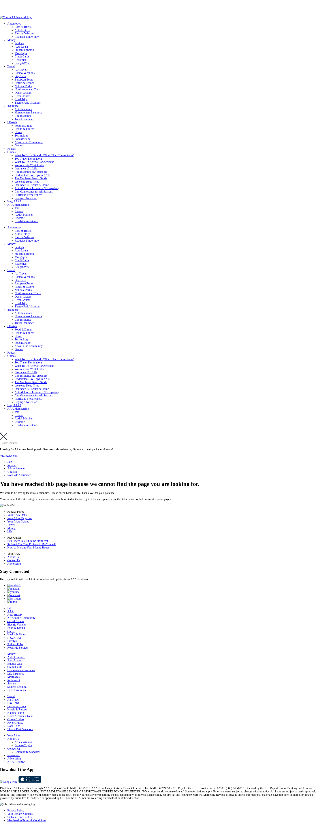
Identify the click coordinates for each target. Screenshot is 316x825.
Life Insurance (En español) (31, 171)
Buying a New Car (26, 198)
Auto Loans (21, 46)
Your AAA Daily (17, 514)
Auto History (22, 30)
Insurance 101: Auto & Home (32, 184)
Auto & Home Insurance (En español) (37, 188)
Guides (11, 152)
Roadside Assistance (26, 221)
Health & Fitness (24, 128)
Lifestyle (12, 122)
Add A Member (24, 214)
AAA (10, 611)
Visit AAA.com (9, 455)
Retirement (21, 59)
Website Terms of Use (20, 817)
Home (18, 132)
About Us (13, 557)
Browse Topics (23, 745)
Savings (19, 43)
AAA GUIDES (16, 761)
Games (19, 145)
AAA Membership (18, 204)
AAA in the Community (29, 142)
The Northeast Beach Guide (31, 178)
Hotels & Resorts (24, 82)
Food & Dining (23, 125)
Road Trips (21, 99)
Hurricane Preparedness (28, 194)
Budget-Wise (22, 63)
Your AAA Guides (18, 521)
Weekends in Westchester (29, 165)
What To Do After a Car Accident (34, 161)
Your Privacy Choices (20, 813)
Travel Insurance (24, 119)
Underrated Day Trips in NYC (32, 175)
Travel (11, 66)
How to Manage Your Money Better (28, 547)
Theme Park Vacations (28, 102)
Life (9, 531)
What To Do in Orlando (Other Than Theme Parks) (44, 155)
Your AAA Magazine (19, 518)
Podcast (11, 148)
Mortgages (21, 53)
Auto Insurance (23, 109)
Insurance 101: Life (26, 168)
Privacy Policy (15, 810)
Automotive (14, 23)
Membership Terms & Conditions (26, 820)
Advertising (14, 563)
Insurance (12, 105)
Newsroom (13, 755)
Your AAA (13, 735)
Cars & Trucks (23, 26)
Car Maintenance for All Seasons (34, 191)
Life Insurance (23, 115)
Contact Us (13, 560)
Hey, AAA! (14, 201)
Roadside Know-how (27, 36)
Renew (19, 211)
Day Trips (20, 76)
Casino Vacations (25, 72)
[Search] (1, 432)
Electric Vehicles (24, 33)
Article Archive (23, 742)
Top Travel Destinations (28, 158)
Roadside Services (18, 647)
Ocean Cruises (23, 92)
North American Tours (28, 89)
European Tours (24, 79)
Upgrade (20, 217)
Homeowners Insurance (28, 112)
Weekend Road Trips (27, 181)
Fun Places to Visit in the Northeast (27, 540)
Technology (21, 135)
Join (17, 208)
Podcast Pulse (23, 138)
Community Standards (27, 751)
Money (11, 40)
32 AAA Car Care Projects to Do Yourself (31, 544)
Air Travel (21, 69)
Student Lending (24, 49)
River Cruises (22, 96)
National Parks (23, 86)
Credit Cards (22, 56)
